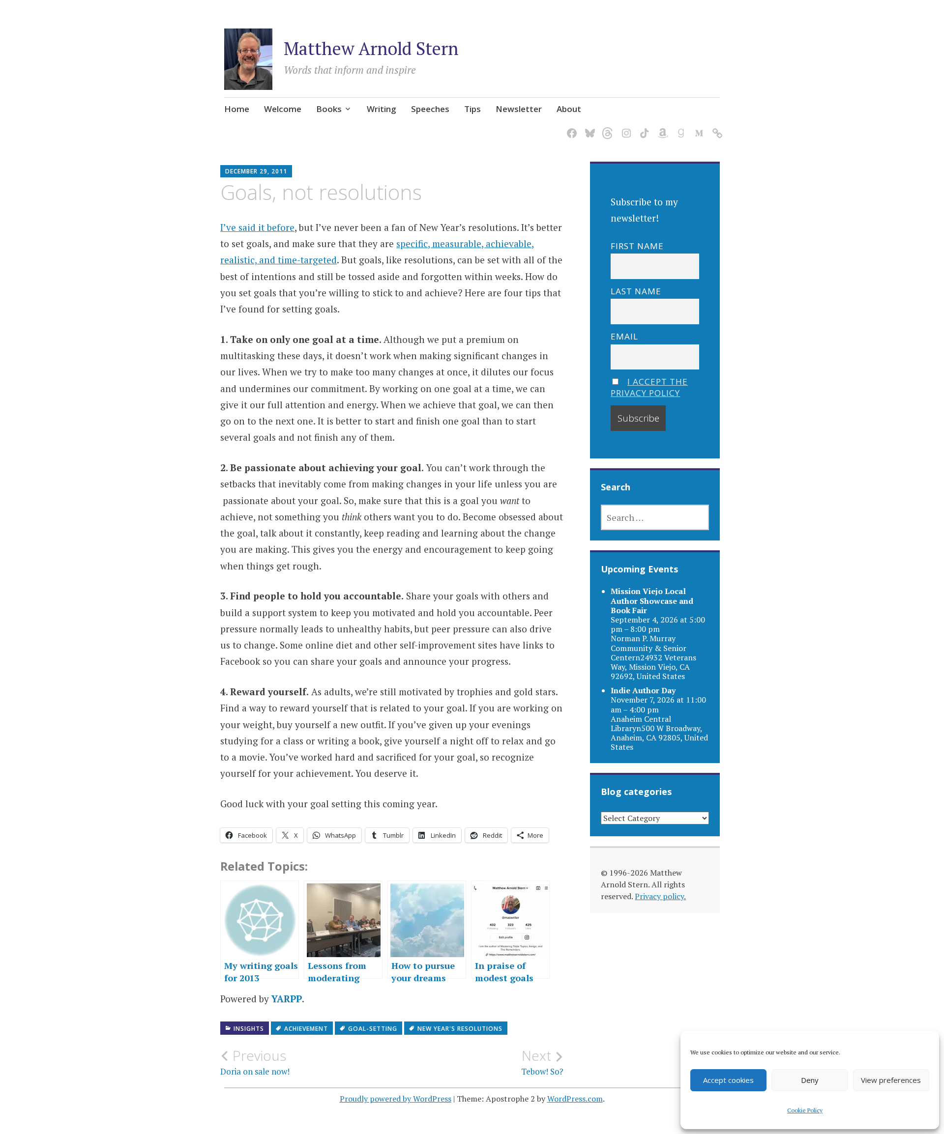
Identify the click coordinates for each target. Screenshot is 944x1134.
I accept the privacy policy (649, 387)
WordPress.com (575, 1098)
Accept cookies (728, 1080)
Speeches (430, 108)
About (569, 108)
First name (637, 246)
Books (329, 108)
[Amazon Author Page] (661, 127)
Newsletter (519, 108)
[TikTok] (643, 127)
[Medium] (697, 127)
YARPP (286, 998)
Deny (810, 1080)
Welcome (282, 108)
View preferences (891, 1080)
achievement (306, 1028)
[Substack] (715, 127)
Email (624, 336)
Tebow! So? (542, 1062)
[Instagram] (624, 127)
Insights (249, 1028)
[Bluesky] (588, 127)
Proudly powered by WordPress (395, 1098)
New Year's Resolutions (459, 1028)
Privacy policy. (660, 896)
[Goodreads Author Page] (679, 127)
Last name (636, 291)
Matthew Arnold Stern (371, 48)
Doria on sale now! (255, 1062)
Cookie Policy (805, 1110)
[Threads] (606, 127)
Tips (472, 108)
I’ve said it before (257, 227)
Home (236, 108)
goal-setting (372, 1028)
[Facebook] (570, 127)
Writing (381, 108)
